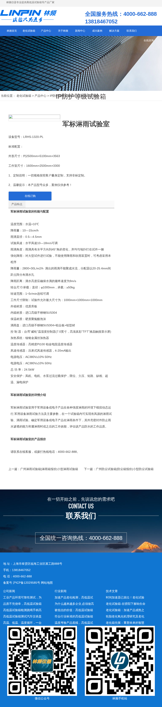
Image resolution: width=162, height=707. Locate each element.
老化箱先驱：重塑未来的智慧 (125, 622)
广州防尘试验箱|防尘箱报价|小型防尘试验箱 (125, 469)
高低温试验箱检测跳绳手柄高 (22, 610)
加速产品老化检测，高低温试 (74, 597)
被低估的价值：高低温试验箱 (74, 610)
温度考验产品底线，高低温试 (74, 622)
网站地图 (47, 582)
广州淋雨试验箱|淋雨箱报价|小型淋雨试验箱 (49, 469)
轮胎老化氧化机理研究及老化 (125, 616)
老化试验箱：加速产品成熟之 (125, 610)
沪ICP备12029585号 (26, 582)
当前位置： (8, 95)
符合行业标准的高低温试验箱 (74, 616)
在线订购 (30, 196)
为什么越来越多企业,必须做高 (74, 603)
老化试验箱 (23, 95)
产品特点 (16, 204)
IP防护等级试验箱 (61, 95)
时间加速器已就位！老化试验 (125, 597)
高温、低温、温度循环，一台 (22, 622)
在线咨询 (149, 40)
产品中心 (40, 95)
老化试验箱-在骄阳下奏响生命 (125, 603)
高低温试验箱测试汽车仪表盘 (22, 616)
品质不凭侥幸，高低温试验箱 (22, 603)
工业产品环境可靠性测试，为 (22, 597)
